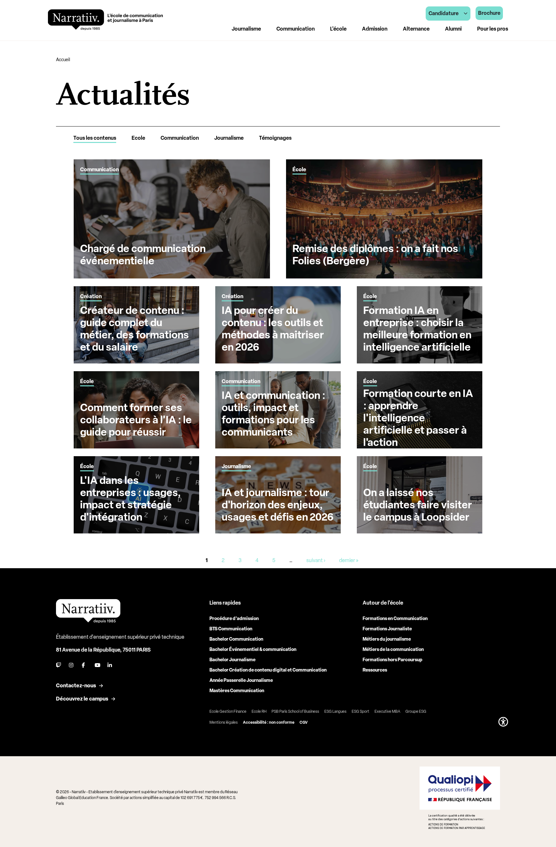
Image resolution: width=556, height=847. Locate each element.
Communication (180, 138)
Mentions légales (223, 722)
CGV (304, 722)
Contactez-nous (76, 685)
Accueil (63, 59)
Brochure (489, 13)
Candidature (444, 13)
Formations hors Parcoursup (392, 660)
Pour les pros (492, 29)
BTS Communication (230, 629)
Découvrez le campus (82, 699)
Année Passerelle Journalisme (241, 680)
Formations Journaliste (387, 629)
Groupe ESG (415, 711)
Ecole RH (259, 711)
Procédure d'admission (234, 618)
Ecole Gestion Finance (227, 711)
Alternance (416, 29)
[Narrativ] (105, 19)
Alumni (453, 29)
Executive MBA (387, 711)
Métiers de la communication (393, 649)
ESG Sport (360, 711)
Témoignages (275, 138)
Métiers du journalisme (387, 639)
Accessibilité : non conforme (268, 722)
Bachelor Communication (236, 639)
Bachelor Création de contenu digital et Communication (268, 670)
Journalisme (229, 138)
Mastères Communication (236, 690)
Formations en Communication (395, 618)
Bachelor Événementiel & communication (252, 649)
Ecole (138, 138)
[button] (503, 722)
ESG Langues (335, 711)
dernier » (348, 560)
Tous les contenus (94, 138)
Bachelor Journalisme (232, 660)
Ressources (375, 670)
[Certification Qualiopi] (460, 798)
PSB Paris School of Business (295, 711)
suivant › (315, 560)
